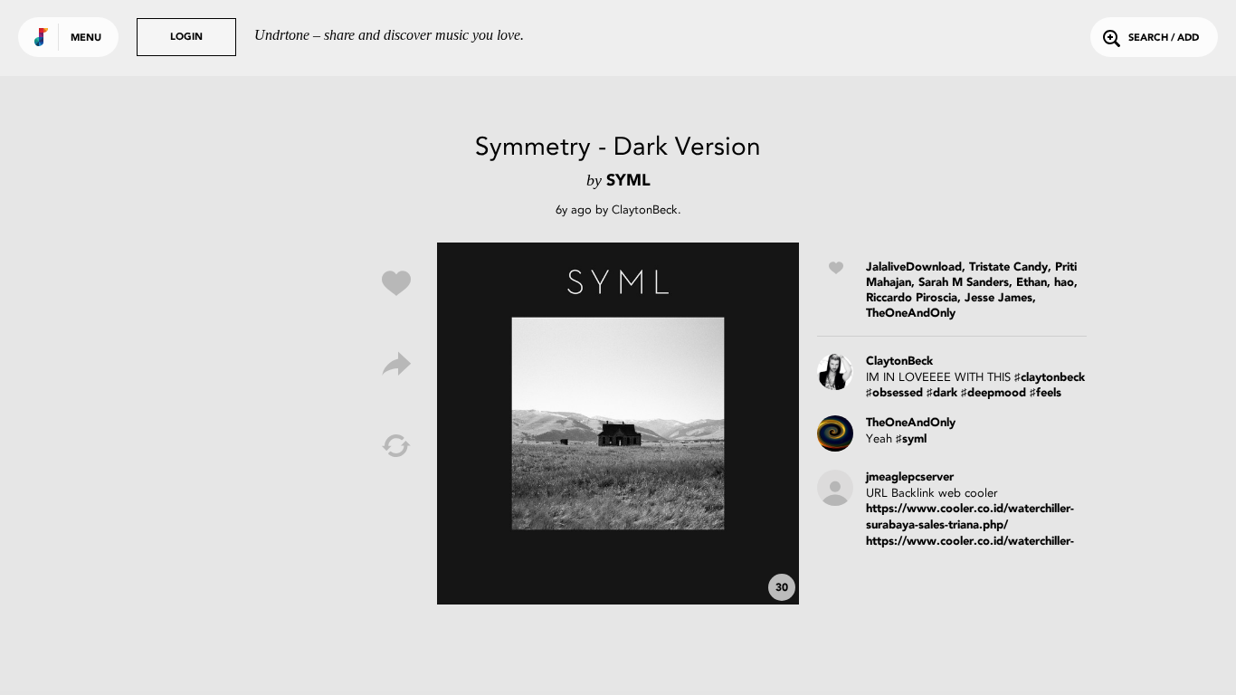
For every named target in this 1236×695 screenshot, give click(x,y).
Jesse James (998, 298)
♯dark (942, 393)
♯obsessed (894, 393)
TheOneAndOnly (911, 313)
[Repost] (396, 446)
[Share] (396, 364)
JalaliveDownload (914, 267)
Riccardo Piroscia (911, 298)
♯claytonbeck (1049, 378)
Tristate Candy (1008, 267)
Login (186, 38)
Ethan (1031, 283)
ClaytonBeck (645, 209)
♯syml (911, 439)
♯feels (1045, 393)
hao (1064, 283)
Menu (86, 38)
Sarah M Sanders (963, 283)
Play (618, 423)
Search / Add (1163, 38)
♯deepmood (993, 393)
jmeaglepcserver (910, 477)
